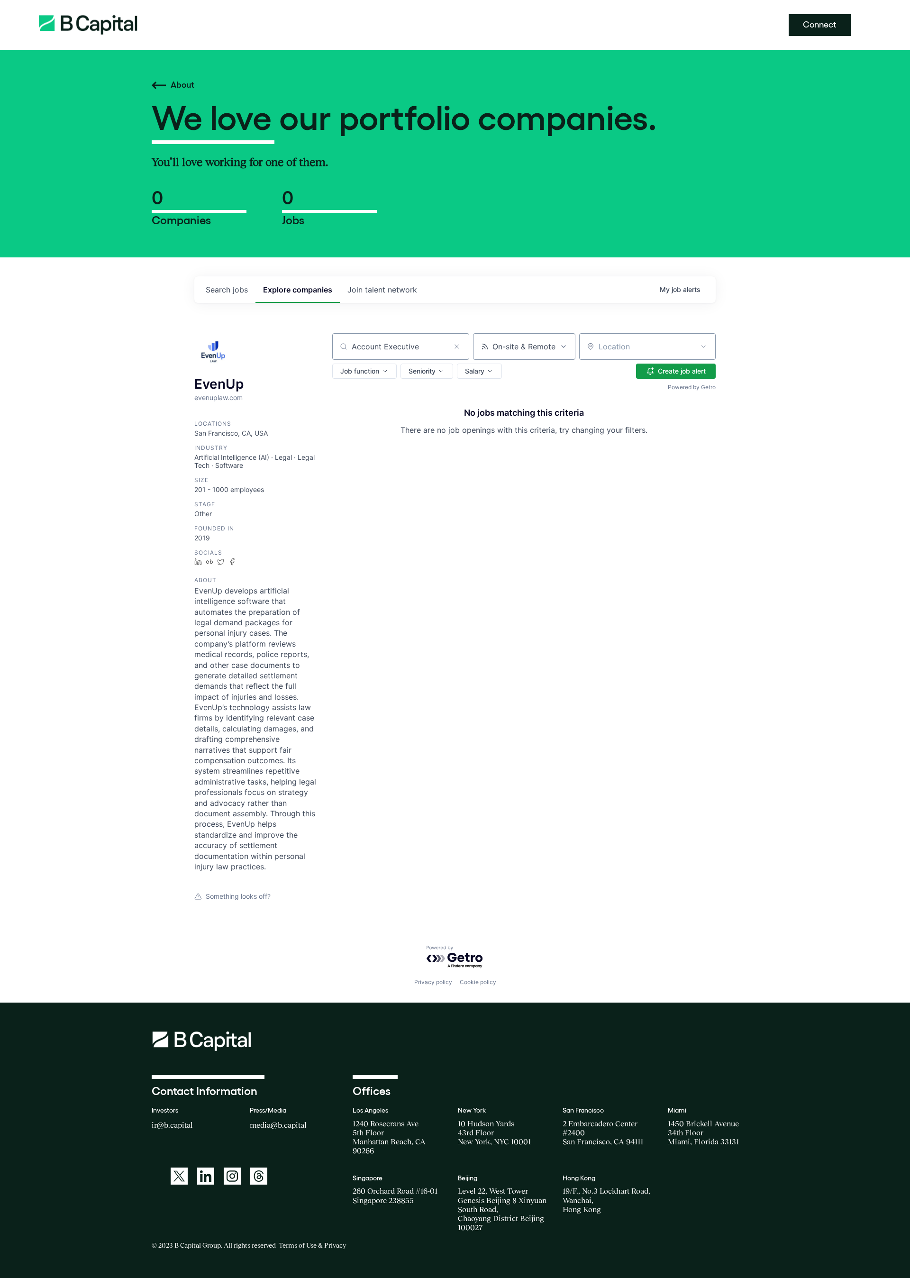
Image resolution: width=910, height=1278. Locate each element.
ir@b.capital (172, 1125)
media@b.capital (278, 1125)
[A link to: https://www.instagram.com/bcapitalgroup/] (232, 1176)
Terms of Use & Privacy (312, 1245)
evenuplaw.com (218, 397)
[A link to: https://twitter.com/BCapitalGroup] (179, 1176)
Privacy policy (433, 982)
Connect (820, 24)
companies (297, 289)
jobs (227, 289)
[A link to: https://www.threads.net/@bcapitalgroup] (258, 1176)
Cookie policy (478, 982)
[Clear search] (456, 346)
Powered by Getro (692, 387)
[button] (364, 371)
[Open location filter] (703, 346)
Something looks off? (238, 896)
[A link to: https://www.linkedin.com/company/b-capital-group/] (205, 1176)
